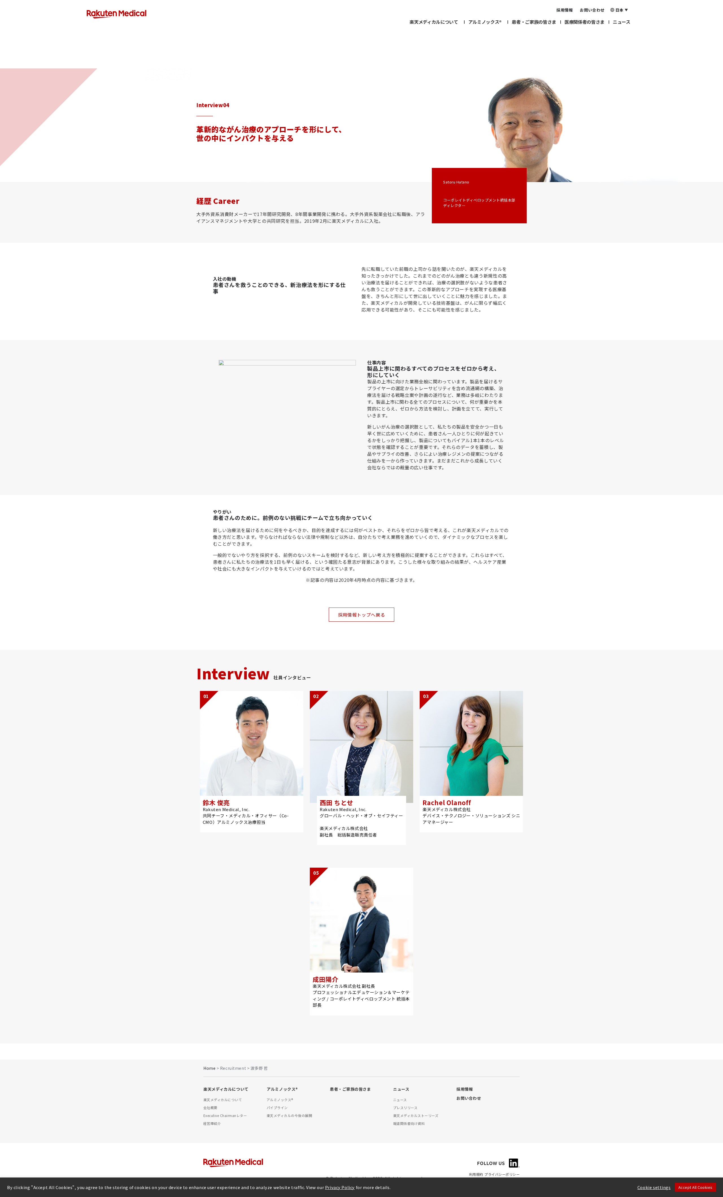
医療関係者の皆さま (584, 21)
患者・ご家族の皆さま (534, 21)
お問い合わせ (468, 1098)
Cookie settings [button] (654, 1187)
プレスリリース (405, 1107)
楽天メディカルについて (434, 21)
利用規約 (476, 1174)
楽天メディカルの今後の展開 (289, 1115)
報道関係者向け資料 (409, 1123)
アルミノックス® (485, 21)
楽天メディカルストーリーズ (415, 1115)
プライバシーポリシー (502, 1174)
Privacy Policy (340, 1187)
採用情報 (464, 1089)
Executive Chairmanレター (225, 1115)
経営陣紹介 (212, 1123)
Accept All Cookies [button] (695, 1187)
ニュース (621, 21)
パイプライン (277, 1107)
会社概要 (210, 1107)
